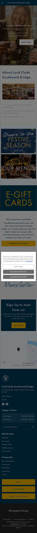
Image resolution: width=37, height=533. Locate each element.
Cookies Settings (18, 266)
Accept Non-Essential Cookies (18, 276)
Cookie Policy (29, 261)
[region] (18, 266)
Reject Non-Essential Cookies (18, 271)
